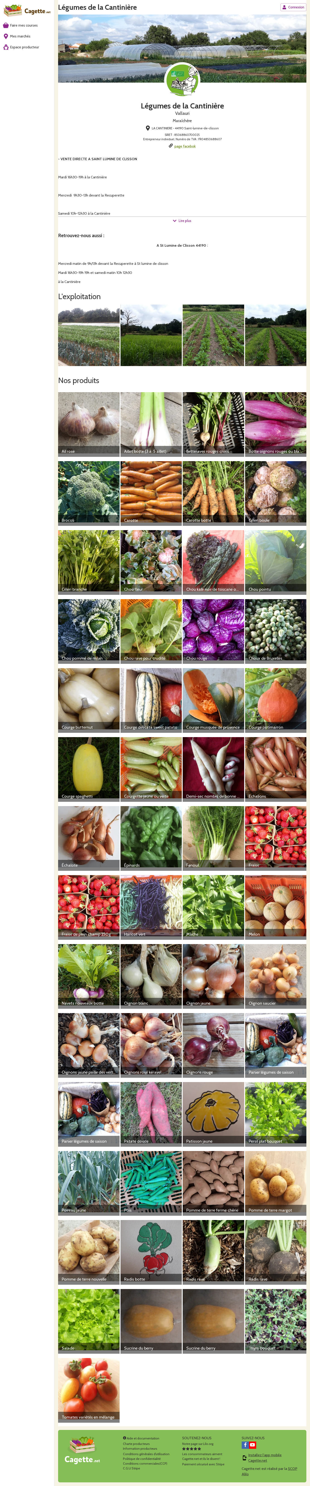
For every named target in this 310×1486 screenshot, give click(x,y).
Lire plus (185, 221)
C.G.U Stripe (131, 1468)
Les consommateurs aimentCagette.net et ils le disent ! (202, 1456)
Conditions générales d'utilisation (146, 1454)
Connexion (296, 7)
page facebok (185, 146)
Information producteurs (140, 1449)
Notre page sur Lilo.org (197, 1444)
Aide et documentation (142, 1438)
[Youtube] (252, 1445)
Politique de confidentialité (142, 1459)
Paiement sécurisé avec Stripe (203, 1464)
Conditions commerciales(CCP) (145, 1463)
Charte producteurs (136, 1444)
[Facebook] (245, 1445)
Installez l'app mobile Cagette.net (265, 1458)
